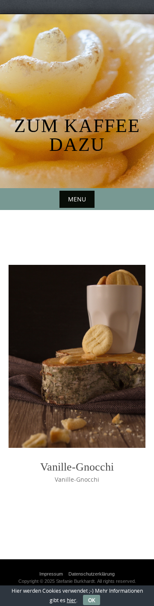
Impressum (51, 573)
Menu (77, 199)
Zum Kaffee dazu (77, 135)
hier (71, 600)
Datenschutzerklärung (91, 573)
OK (91, 600)
